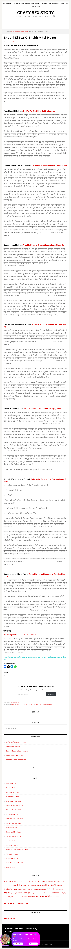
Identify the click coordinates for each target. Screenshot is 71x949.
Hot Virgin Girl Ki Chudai (13, 823)
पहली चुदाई (56, 893)
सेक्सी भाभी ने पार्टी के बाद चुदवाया (14, 755)
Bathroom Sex (17, 881)
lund (11, 889)
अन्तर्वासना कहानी (59, 889)
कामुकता (7, 892)
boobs (40, 881)
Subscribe (51, 694)
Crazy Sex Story (35, 12)
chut (22, 704)
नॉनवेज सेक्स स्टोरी (49, 893)
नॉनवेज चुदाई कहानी (34, 893)
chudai (48, 881)
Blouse (27, 881)
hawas (43, 885)
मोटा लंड (19, 897)
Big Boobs (23, 881)
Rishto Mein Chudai (12, 858)
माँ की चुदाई (10, 896)
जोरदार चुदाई (27, 893)
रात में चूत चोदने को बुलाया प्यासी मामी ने (16, 742)
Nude (29, 889)
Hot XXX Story (62, 885)
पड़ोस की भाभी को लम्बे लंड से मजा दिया (16, 760)
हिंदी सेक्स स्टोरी (43, 896)
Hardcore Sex (37, 885)
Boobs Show (14, 704)
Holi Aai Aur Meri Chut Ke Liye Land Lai (39, 111)
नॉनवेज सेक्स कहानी (41, 893)
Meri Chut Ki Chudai (12, 845)
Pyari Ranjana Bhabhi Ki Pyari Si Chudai (20, 635)
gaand (25, 885)
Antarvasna (9, 881)
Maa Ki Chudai (18, 889)
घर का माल (20, 893)
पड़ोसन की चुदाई (62, 893)
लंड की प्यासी (25, 897)
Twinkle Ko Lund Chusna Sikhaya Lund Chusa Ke (43, 245)
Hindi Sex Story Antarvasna (14, 819)
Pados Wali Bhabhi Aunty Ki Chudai (17, 850)
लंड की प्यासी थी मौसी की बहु (13, 746)
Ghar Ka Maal (30, 885)
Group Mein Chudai (12, 814)
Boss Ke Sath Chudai (12, 797)
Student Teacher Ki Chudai (14, 863)
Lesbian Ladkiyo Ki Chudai (14, 836)
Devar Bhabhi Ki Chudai (17, 702)
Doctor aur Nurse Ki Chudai (14, 805)
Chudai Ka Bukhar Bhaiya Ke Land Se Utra (49, 166)
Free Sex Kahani (15, 885)
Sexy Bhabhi (48, 704)
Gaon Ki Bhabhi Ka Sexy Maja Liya (17, 751)
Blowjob (33, 881)
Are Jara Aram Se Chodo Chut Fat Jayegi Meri (42, 409)
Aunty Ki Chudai (11, 783)
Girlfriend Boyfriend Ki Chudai (15, 810)
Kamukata (7, 889)
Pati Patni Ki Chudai (12, 854)
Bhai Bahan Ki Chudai (12, 792)
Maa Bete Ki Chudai (12, 841)
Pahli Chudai (34, 889)
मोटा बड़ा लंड (14, 897)
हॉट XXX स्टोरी (54, 897)
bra (19, 704)
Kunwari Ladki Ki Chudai (13, 832)
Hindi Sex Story (52, 885)
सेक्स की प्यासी (32, 897)
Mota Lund (24, 889)
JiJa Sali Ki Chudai (11, 827)
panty (37, 704)
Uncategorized (10, 867)
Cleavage (27, 704)
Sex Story (42, 704)
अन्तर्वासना (51, 888)
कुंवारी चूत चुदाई (14, 893)
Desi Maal (32, 704)
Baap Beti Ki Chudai (12, 788)
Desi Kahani (57, 881)
